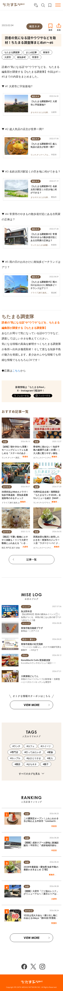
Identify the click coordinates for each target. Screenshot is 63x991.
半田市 (54, 826)
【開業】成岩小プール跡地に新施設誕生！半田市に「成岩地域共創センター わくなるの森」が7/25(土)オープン (41, 846)
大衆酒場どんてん (29, 676)
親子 (14, 548)
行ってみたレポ (33, 752)
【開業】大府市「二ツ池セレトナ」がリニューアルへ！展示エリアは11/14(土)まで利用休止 (41, 894)
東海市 (54, 456)
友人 (51, 758)
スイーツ (43, 457)
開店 (17, 457)
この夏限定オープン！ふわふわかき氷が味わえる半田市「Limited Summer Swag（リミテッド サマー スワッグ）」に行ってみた (41, 822)
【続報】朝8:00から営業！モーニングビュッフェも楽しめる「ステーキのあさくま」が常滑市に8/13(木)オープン (15, 453)
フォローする (44, 395)
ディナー (11, 457)
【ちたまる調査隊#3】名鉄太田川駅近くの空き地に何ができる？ (44, 189)
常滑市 (25, 456)
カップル (16, 758)
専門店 (8, 548)
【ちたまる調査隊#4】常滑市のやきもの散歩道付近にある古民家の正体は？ (44, 237)
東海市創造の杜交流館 (32, 644)
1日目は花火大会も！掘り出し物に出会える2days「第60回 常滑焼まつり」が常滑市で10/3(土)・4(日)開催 (41, 919)
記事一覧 (32, 559)
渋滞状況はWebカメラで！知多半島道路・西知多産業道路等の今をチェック (15, 494)
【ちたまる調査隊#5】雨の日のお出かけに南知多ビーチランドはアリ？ (44, 285)
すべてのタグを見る (29, 773)
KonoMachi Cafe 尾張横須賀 (35, 660)
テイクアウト (44, 502)
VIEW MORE (31, 705)
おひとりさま (34, 758)
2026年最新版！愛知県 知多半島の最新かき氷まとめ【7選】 (41, 868)
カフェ (36, 457)
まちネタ (32, 764)
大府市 (25, 547)
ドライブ (5, 502)
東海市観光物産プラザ (32, 628)
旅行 (11, 502)
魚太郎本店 (26, 611)
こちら (16, 370)
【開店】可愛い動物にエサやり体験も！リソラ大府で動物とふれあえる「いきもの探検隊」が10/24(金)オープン (15, 543)
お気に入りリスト (50, 5)
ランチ (4, 457)
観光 (15, 502)
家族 (18, 548)
